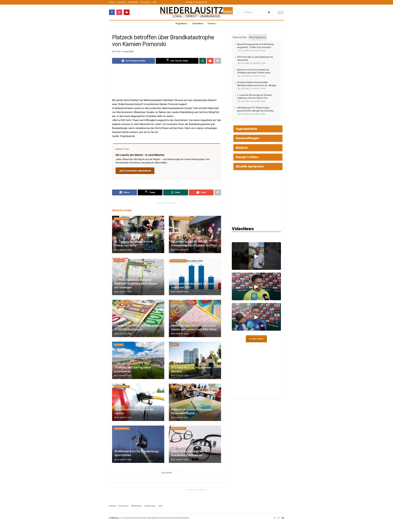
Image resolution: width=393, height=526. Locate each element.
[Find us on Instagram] (119, 12)
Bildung (119, 345)
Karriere (112, 2)
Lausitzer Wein (139, 518)
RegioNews (181, 23)
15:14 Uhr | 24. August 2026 (252, 51)
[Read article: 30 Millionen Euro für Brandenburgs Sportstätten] (138, 444)
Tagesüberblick (246, 129)
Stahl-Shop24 (152, 518)
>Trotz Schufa (126, 518)
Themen (211, 23)
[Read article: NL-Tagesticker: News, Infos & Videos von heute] (138, 234)
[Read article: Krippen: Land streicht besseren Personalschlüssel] (195, 402)
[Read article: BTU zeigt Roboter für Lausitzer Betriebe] (195, 360)
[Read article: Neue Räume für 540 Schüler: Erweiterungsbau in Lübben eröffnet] (195, 234)
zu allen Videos (256, 339)
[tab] (240, 37)
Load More (166, 473)
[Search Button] (270, 12)
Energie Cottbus (247, 157)
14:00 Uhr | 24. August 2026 (252, 101)
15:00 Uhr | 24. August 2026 (252, 63)
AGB (154, 2)
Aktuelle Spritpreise (250, 166)
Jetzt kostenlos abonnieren (135, 170)
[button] (256, 256)
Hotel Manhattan (182, 518)
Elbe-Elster (177, 303)
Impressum (122, 2)
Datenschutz (145, 2)
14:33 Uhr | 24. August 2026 (252, 89)
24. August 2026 (124, 250)
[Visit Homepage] (196, 12)
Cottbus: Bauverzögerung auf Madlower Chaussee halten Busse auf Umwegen (135, 283)
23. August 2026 (180, 460)
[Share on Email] (210, 61)
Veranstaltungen (247, 138)
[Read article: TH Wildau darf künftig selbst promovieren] (138, 360)
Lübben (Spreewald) (181, 219)
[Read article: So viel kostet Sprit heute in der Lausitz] (138, 402)
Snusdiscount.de (167, 518)
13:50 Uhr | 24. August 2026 (252, 114)
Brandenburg (122, 219)
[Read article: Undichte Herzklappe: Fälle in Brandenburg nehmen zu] (195, 444)
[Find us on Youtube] (127, 12)
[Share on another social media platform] (217, 61)
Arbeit (174, 345)
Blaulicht (242, 147)
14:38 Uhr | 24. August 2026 (252, 76)
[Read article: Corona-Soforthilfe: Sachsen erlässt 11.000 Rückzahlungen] (138, 318)
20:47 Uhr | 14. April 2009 (123, 51)
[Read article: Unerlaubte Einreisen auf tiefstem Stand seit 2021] (195, 276)
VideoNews (198, 23)
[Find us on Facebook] (112, 12)
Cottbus (119, 261)
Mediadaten (133, 2)
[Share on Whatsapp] (202, 61)
